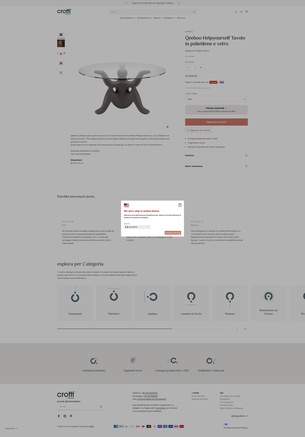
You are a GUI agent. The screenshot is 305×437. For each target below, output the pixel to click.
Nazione (127, 224)
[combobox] (131, 227)
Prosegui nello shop (173, 233)
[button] (180, 205)
